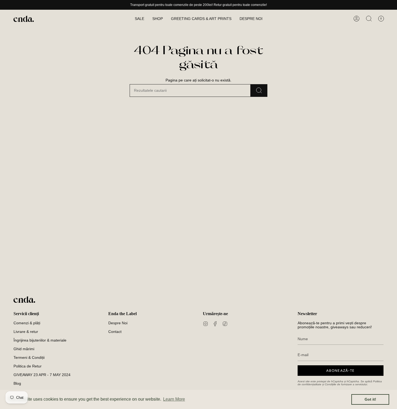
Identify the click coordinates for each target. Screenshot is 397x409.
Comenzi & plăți (27, 323)
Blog (17, 383)
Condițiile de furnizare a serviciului (346, 384)
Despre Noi (117, 323)
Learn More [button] (174, 399)
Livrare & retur (26, 332)
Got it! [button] (370, 399)
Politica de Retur (28, 366)
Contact (115, 332)
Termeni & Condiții (29, 358)
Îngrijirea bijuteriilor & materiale (40, 340)
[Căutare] (259, 90)
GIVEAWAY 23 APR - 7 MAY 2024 (42, 375)
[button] (157, 18)
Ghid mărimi (24, 349)
